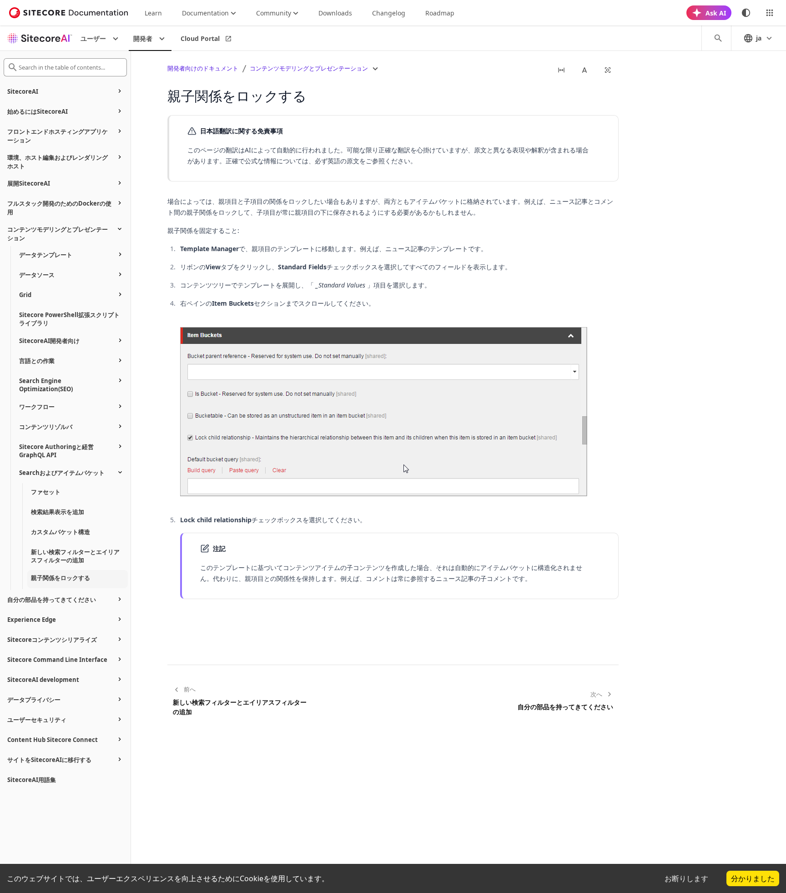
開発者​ (142, 38)
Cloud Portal (200, 38)
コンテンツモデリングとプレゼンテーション (309, 68)
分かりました (753, 878)
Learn (153, 13)
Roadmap (439, 13)
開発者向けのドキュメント (202, 68)
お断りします (686, 878)
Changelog (388, 13)
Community (273, 13)
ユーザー (93, 38)
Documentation (205, 13)
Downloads (335, 13)
